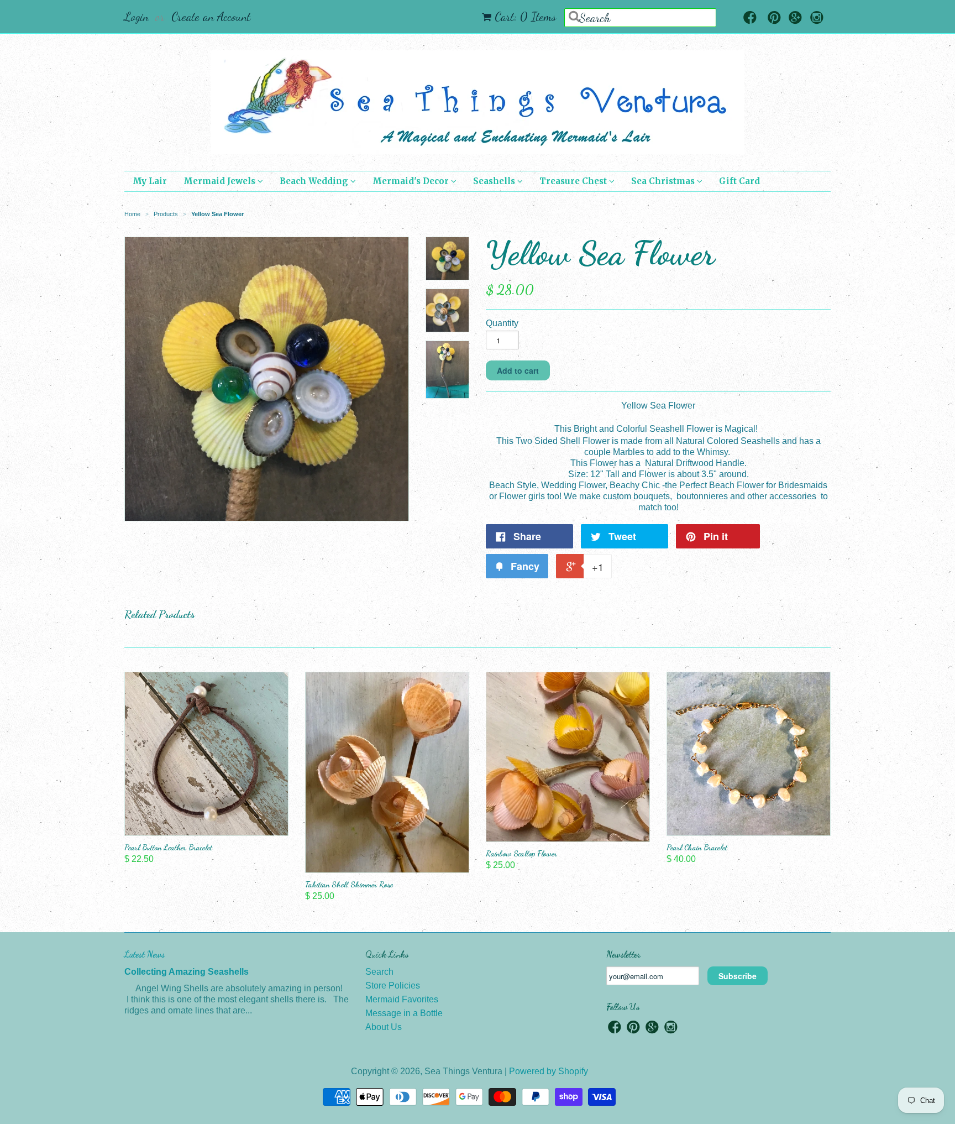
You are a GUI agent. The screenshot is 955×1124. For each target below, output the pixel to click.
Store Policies (392, 985)
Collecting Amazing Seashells (186, 971)
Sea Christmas (664, 181)
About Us (383, 1027)
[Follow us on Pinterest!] (774, 18)
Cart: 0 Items (525, 16)
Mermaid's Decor (411, 181)
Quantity (502, 323)
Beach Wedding (315, 181)
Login (136, 16)
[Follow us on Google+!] (795, 18)
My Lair (150, 181)
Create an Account (210, 16)
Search (379, 971)
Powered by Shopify (548, 1071)
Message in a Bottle (404, 1013)
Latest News (144, 954)
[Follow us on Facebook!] (750, 18)
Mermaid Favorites (401, 999)
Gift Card (739, 181)
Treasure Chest (574, 181)
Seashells (495, 181)
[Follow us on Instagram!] (816, 18)
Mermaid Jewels (220, 181)
